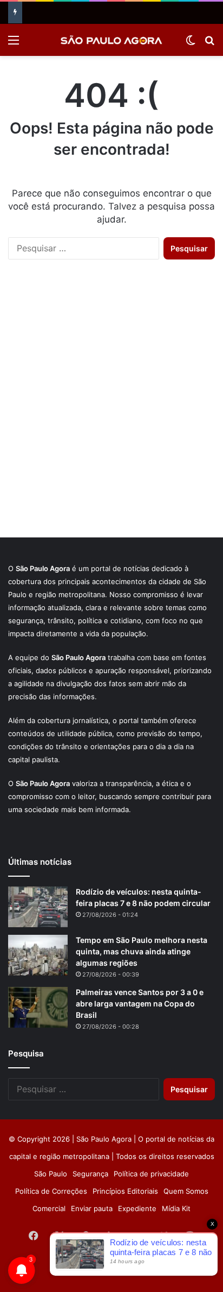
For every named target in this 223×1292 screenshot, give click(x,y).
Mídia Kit (176, 1208)
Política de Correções (51, 1191)
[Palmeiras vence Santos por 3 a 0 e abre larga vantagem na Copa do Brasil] (38, 1007)
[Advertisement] (111, 409)
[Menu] (13, 43)
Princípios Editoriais (125, 1191)
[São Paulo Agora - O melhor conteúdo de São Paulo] (111, 39)
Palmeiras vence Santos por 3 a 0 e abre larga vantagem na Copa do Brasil (140, 1003)
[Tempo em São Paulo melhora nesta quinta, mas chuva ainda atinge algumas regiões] (38, 955)
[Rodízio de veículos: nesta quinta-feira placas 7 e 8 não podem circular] (38, 906)
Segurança (90, 1173)
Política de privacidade (151, 1173)
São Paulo (50, 1173)
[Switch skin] (190, 43)
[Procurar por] (209, 43)
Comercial (48, 1208)
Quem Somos (185, 1191)
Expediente (137, 1208)
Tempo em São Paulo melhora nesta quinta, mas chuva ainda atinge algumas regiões (141, 951)
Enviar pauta (92, 1208)
